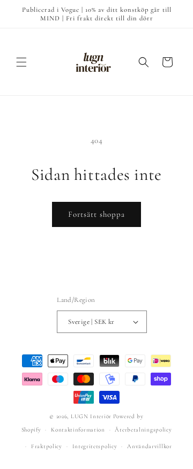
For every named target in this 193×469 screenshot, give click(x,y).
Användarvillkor (149, 446)
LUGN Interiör (91, 416)
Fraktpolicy (46, 446)
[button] (21, 62)
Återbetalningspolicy (143, 429)
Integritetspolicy (94, 446)
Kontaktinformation (78, 429)
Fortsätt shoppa (96, 214)
